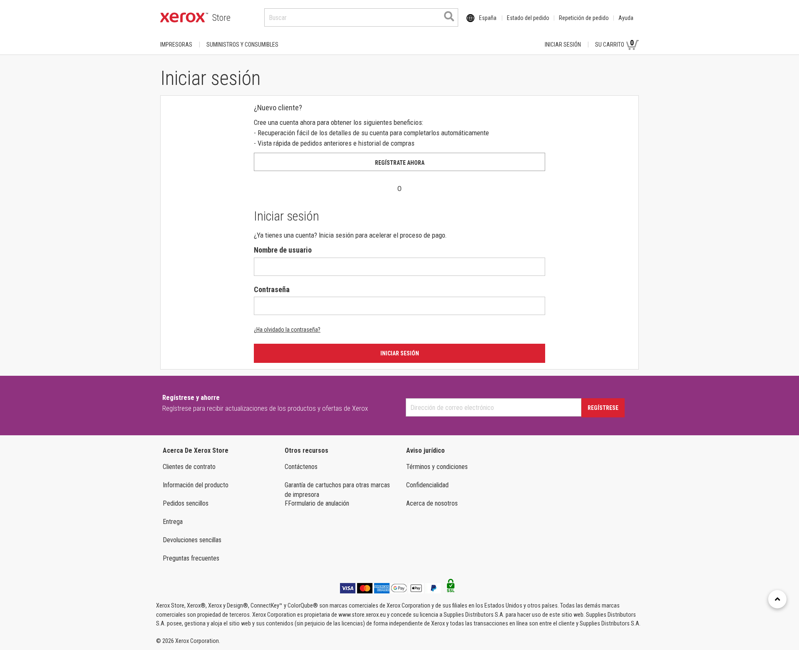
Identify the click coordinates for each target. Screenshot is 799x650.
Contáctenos (301, 467)
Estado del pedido (528, 18)
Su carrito (614, 43)
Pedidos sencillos (185, 503)
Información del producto (195, 485)
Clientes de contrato (189, 467)
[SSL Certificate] (451, 588)
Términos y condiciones (437, 467)
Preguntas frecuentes (191, 558)
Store (221, 17)
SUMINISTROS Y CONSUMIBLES (242, 44)
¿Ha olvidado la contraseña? (287, 329)
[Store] (184, 17)
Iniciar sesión (563, 44)
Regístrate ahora (399, 162)
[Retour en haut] (777, 599)
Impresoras (176, 44)
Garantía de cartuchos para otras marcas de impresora (337, 490)
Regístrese (603, 407)
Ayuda (625, 18)
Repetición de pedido (584, 18)
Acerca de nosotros (432, 503)
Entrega (173, 522)
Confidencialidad (427, 485)
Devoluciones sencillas (192, 540)
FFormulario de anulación (317, 503)
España (487, 18)
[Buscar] (449, 16)
